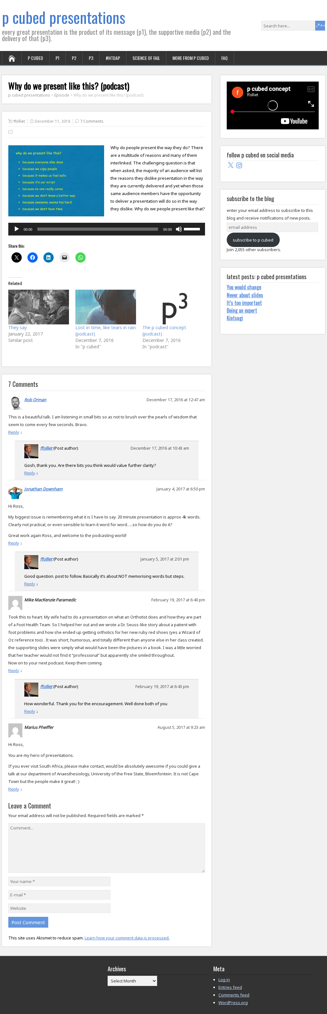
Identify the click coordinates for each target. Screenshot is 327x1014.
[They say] (38, 307)
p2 (74, 57)
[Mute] (179, 229)
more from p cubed (190, 57)
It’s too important (244, 303)
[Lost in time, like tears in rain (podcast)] (105, 307)
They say (17, 327)
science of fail (146, 57)
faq (224, 57)
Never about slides (245, 295)
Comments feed (233, 995)
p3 (91, 57)
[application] (106, 229)
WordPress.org (233, 1002)
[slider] (193, 228)
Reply (13, 432)
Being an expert (242, 310)
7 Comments (91, 121)
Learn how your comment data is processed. (127, 938)
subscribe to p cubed (253, 240)
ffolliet (19, 121)
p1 (57, 57)
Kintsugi (235, 318)
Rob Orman (35, 399)
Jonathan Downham (43, 489)
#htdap (113, 57)
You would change (244, 287)
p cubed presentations (63, 17)
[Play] (16, 229)
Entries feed (230, 987)
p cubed (35, 57)
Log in (224, 979)
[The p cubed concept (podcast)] (172, 307)
